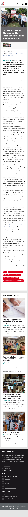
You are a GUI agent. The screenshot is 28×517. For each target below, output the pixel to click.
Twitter (6, 481)
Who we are (7, 466)
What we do (7, 468)
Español (11, 53)
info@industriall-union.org (11, 496)
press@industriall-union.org (11, 498)
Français (16, 53)
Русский (21, 53)
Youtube (7, 483)
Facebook (7, 479)
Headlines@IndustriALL (10, 488)
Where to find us (8, 470)
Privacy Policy (15, 508)
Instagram (7, 485)
